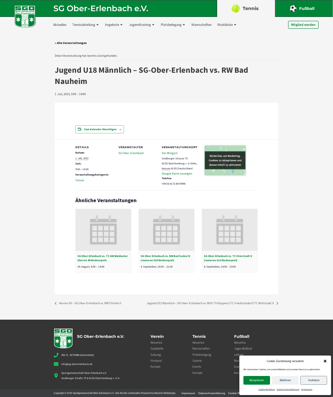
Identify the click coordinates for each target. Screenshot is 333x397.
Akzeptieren (256, 380)
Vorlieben (314, 380)
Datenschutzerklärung (288, 389)
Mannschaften (201, 24)
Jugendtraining (140, 24)
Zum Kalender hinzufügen (100, 129)
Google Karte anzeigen (177, 173)
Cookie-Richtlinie (266, 389)
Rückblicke (225, 24)
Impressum (306, 389)
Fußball (306, 8)
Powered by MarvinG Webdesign (158, 393)
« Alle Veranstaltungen (71, 43)
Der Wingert (170, 153)
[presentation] (103, 230)
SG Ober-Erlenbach (131, 153)
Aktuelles (59, 24)
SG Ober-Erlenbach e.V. (100, 8)
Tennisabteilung (83, 24)
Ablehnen (285, 380)
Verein (157, 336)
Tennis (251, 8)
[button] (325, 361)
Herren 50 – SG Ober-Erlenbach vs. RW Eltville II (89, 303)
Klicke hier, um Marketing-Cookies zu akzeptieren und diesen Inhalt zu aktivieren (225, 160)
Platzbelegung (171, 24)
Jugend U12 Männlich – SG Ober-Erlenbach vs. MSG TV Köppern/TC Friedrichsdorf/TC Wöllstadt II (211, 303)
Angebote (112, 24)
